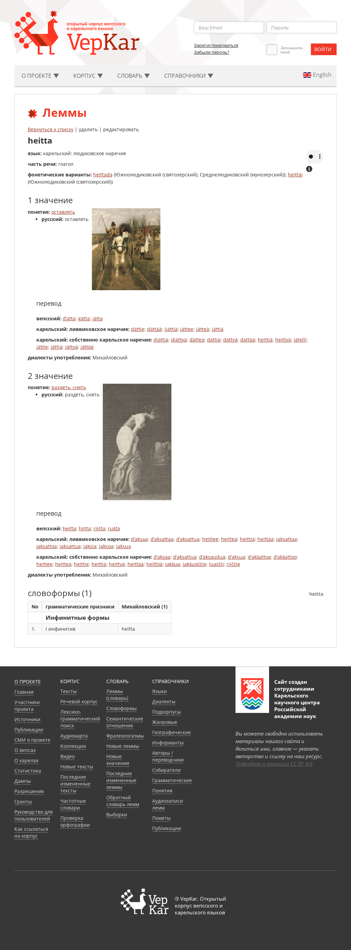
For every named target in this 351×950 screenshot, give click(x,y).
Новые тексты (76, 766)
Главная (24, 692)
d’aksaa (139, 539)
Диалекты (164, 701)
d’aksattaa (161, 539)
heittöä (154, 564)
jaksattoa (46, 546)
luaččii (216, 564)
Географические (171, 732)
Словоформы (121, 708)
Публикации (28, 729)
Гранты (23, 801)
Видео (67, 756)
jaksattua (70, 546)
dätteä (197, 339)
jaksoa (106, 546)
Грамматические (172, 780)
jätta (98, 318)
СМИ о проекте (32, 740)
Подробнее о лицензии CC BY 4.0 (273, 763)
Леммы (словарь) (117, 694)
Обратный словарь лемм (122, 800)
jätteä (202, 329)
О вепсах (25, 750)
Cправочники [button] (185, 75)
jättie (42, 347)
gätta (84, 318)
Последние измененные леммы (121, 780)
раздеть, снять (68, 387)
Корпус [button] (85, 75)
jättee (186, 329)
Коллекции (73, 746)
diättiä (161, 339)
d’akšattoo (285, 557)
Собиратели (166, 770)
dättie (137, 329)
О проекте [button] (37, 75)
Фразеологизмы (125, 735)
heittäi (295, 174)
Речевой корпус (79, 701)
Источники (27, 719)
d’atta (69, 318)
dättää (154, 329)
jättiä (217, 329)
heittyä (283, 339)
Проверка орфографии (75, 821)
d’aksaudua (212, 557)
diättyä (179, 339)
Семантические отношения (124, 722)
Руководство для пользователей (33, 815)
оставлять (63, 212)
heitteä (229, 539)
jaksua (123, 546)
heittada (102, 174)
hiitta (85, 528)
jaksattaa (286, 539)
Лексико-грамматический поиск (80, 718)
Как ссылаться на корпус (31, 832)
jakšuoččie (194, 564)
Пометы (161, 818)
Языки (159, 691)
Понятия (162, 790)
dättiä (213, 339)
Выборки (116, 814)
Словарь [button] (130, 75)
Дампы (22, 781)
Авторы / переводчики (168, 756)
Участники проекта (27, 705)
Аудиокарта (74, 735)
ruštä (114, 528)
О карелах (26, 760)
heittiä (265, 339)
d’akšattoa (259, 557)
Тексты (68, 691)
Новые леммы (122, 746)
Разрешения (29, 791)
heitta (69, 528)
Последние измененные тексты (75, 784)
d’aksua (236, 557)
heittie (81, 564)
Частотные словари (73, 804)
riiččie (233, 564)
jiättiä (171, 329)
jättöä (87, 347)
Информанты (168, 742)
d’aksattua (187, 539)
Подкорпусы (166, 711)
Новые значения (117, 759)
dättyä (230, 339)
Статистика (27, 770)
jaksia (89, 546)
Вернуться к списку (50, 129)
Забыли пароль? (211, 52)
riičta (99, 528)
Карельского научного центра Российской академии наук (297, 705)
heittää (265, 539)
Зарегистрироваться (216, 45)
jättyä (71, 347)
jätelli (300, 339)
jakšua (172, 564)
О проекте (27, 681)
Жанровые (164, 722)
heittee (210, 539)
